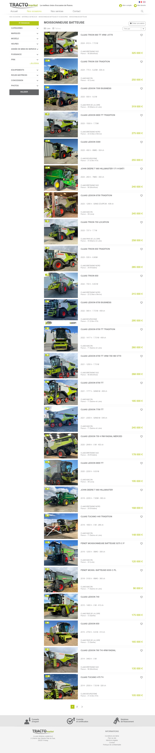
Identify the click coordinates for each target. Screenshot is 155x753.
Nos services (57, 11)
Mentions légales (112, 740)
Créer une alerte (138, 24)
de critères (34, 63)
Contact (76, 11)
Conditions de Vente (112, 736)
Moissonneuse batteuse (78, 17)
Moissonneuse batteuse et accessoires (53, 17)
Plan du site (112, 738)
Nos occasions (14, 17)
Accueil (14, 11)
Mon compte (127, 5)
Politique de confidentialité (112, 745)
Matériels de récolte (29, 17)
